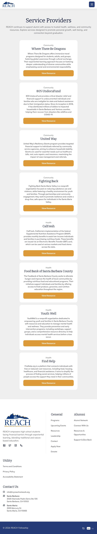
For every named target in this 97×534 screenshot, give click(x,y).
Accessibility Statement (13, 477)
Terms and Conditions (12, 466)
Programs (55, 420)
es (93, 528)
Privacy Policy (9, 471)
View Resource (48, 73)
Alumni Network (81, 420)
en (88, 528)
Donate (54, 451)
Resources (55, 431)
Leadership (55, 436)
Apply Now (55, 446)
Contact (54, 441)
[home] (8, 4)
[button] (92, 4)
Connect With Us (81, 425)
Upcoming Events (58, 425)
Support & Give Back (83, 440)
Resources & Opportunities (80, 433)
